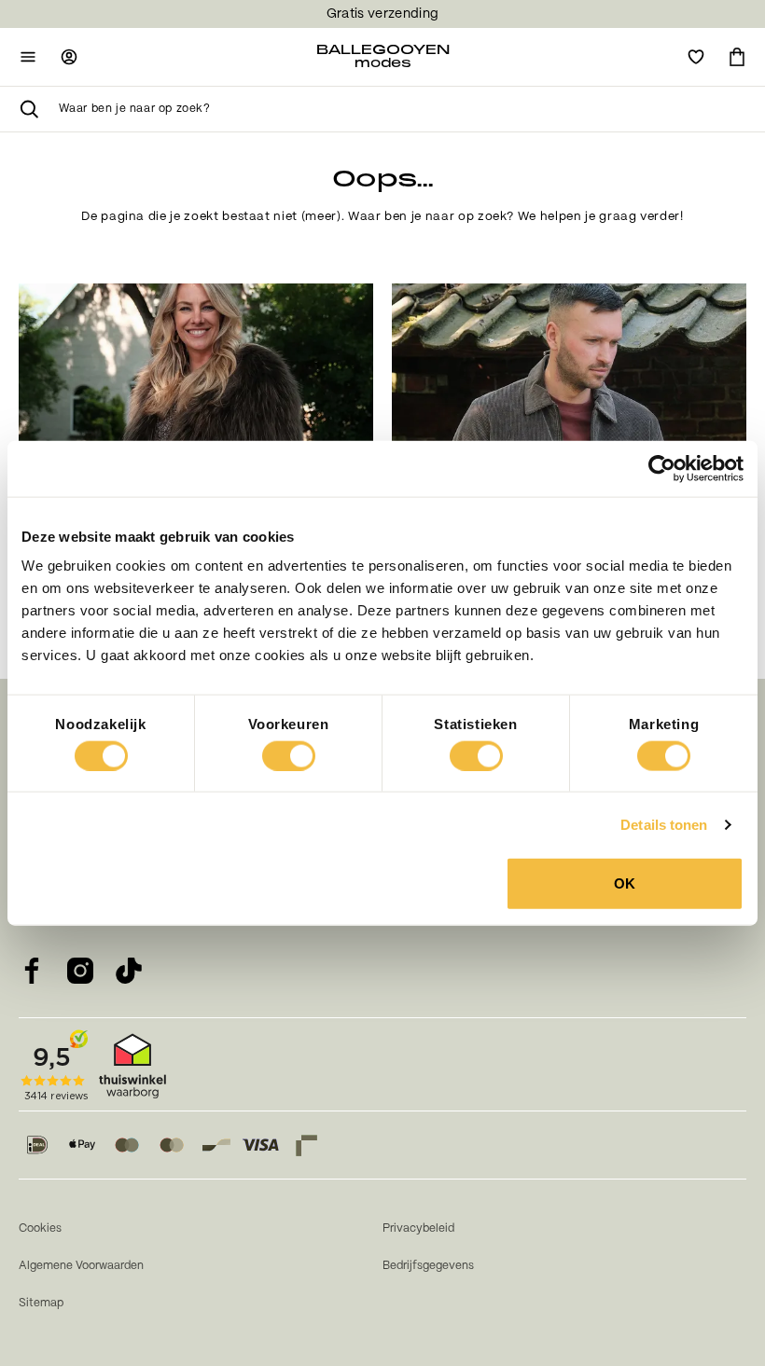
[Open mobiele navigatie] (28, 57)
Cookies (40, 1228)
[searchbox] (402, 109)
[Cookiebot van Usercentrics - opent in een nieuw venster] (662, 468)
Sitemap (41, 1303)
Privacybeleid (418, 1228)
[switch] (288, 755)
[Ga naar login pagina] (69, 57)
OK (624, 883)
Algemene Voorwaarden (81, 1266)
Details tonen (663, 824)
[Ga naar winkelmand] (737, 57)
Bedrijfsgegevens (428, 1266)
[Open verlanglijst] (696, 57)
